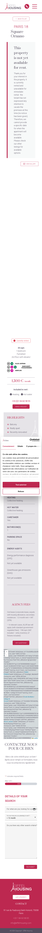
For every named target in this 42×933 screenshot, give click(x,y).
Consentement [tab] (8, 446)
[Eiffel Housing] (13, 6)
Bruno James (8, 721)
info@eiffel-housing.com (21, 923)
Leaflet (35, 738)
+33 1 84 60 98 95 (21, 918)
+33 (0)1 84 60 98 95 (21, 401)
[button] (6, 651)
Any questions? (21, 643)
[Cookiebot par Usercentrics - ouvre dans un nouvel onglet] (29, 440)
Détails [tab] (20, 446)
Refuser (21, 491)
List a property (21, 897)
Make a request (21, 406)
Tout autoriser (21, 485)
